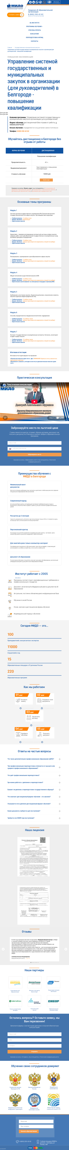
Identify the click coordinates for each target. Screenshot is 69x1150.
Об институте (34, 23)
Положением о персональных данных (44, 189)
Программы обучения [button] (34, 26)
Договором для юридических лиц (41, 191)
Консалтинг (34, 34)
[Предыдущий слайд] (3, 949)
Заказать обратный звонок (29, 1131)
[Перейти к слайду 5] (36, 962)
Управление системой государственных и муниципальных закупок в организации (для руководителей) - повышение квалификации (31, 50)
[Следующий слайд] (66, 949)
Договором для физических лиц (21, 191)
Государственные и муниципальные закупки (27, 47)
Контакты (34, 41)
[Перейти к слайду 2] (32, 962)
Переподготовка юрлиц (34, 37)
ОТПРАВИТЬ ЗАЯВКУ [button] (14, 15)
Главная (10, 47)
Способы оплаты (34, 30)
